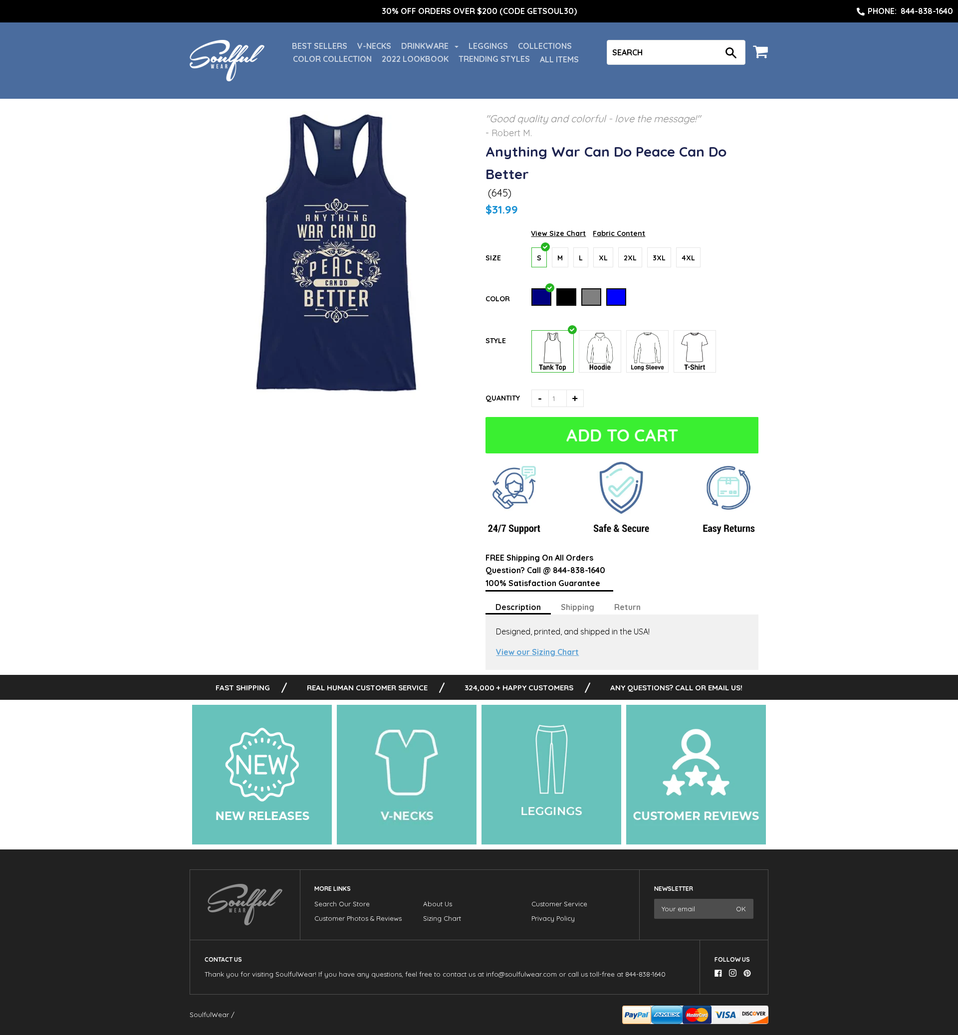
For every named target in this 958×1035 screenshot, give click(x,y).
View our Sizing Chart (537, 652)
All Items (559, 59)
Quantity (502, 398)
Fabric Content (619, 233)
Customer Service (559, 904)
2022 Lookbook (415, 59)
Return (627, 607)
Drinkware (426, 46)
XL (603, 257)
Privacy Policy (553, 918)
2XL (630, 257)
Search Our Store (342, 904)
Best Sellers (319, 46)
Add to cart (622, 435)
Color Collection (332, 59)
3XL (659, 257)
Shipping (577, 607)
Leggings (488, 46)
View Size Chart (558, 233)
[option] (479, 11)
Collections (545, 46)
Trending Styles (494, 59)
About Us (437, 904)
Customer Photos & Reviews (358, 918)
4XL (688, 257)
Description (518, 607)
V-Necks (374, 46)
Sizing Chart (442, 918)
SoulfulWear (209, 1015)
